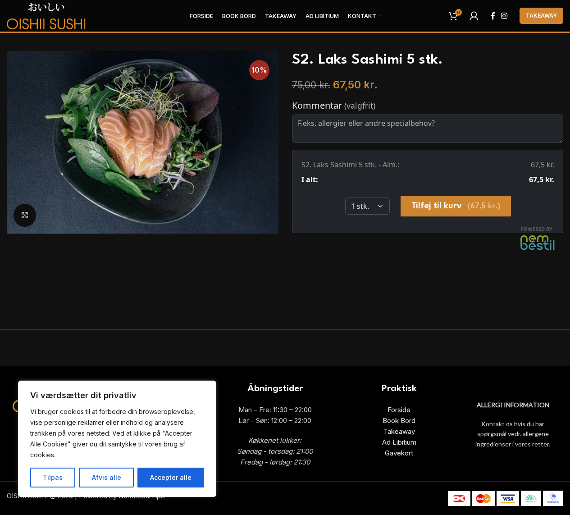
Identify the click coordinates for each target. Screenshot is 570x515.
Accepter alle (171, 477)
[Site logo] (46, 15)
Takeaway (541, 15)
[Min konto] (474, 16)
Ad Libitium (399, 442)
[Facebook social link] (493, 16)
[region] (117, 439)
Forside (399, 409)
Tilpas (53, 477)
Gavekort (399, 453)
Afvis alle (106, 477)
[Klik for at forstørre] (25, 215)
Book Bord (399, 420)
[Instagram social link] (504, 16)
